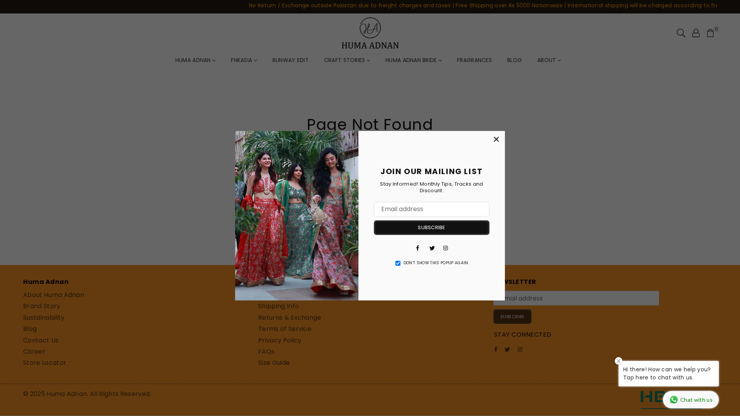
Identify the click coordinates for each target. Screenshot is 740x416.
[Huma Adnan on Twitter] (432, 248)
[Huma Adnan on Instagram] (446, 248)
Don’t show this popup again (436, 263)
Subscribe (431, 227)
